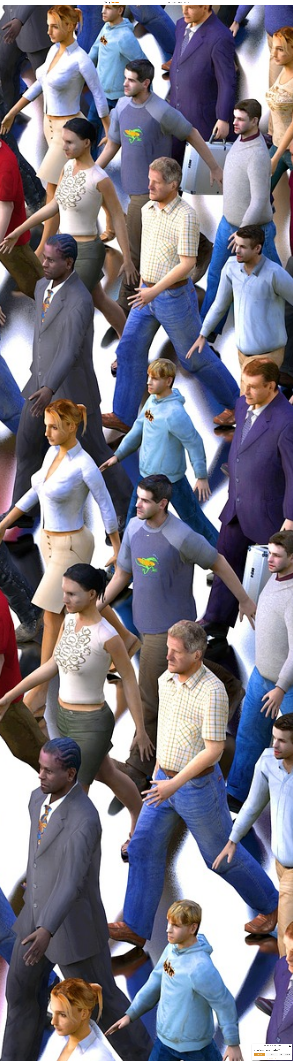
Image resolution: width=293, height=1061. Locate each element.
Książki (174, 2)
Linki (185, 2)
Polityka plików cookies (271, 1058)
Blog (169, 2)
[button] (290, 1045)
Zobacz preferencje (285, 1054)
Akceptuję (259, 1054)
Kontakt (180, 2)
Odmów (272, 1054)
